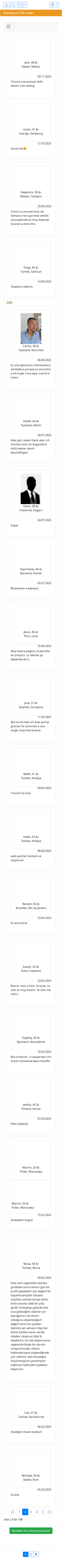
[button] (14, 5)
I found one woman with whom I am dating (27, 84)
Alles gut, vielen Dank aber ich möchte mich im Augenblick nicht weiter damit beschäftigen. (30, 446)
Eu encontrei (19, 923)
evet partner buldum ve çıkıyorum (26, 858)
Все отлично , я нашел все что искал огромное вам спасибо (31, 1059)
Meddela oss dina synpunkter (31, 1531)
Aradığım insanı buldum (26, 1432)
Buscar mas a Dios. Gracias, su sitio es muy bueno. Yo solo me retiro (31, 990)
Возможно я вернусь (25, 588)
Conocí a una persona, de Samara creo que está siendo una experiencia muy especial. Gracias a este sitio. (30, 218)
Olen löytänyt (19, 1124)
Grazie (15, 1495)
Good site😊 (19, 148)
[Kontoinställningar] (54, 5)
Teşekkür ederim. (22, 286)
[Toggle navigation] (8, 26)
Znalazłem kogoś (22, 1220)
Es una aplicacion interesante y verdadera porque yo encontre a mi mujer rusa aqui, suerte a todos (31, 371)
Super (14, 525)
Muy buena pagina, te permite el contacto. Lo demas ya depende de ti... (30, 655)
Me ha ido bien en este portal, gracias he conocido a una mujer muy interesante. (30, 726)
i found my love (21, 793)
